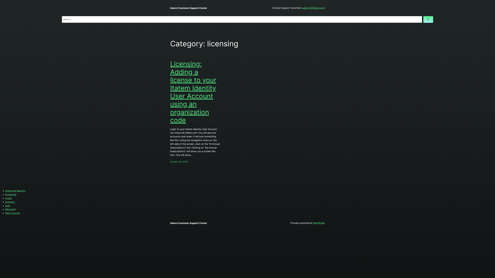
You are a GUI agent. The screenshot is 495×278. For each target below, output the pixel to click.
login (7, 205)
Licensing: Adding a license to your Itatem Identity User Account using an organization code (193, 92)
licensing (10, 202)
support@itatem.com (313, 8)
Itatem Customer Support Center (188, 8)
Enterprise (10, 194)
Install (8, 198)
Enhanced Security (15, 190)
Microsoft (10, 209)
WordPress (319, 223)
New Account (12, 213)
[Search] (428, 19)
